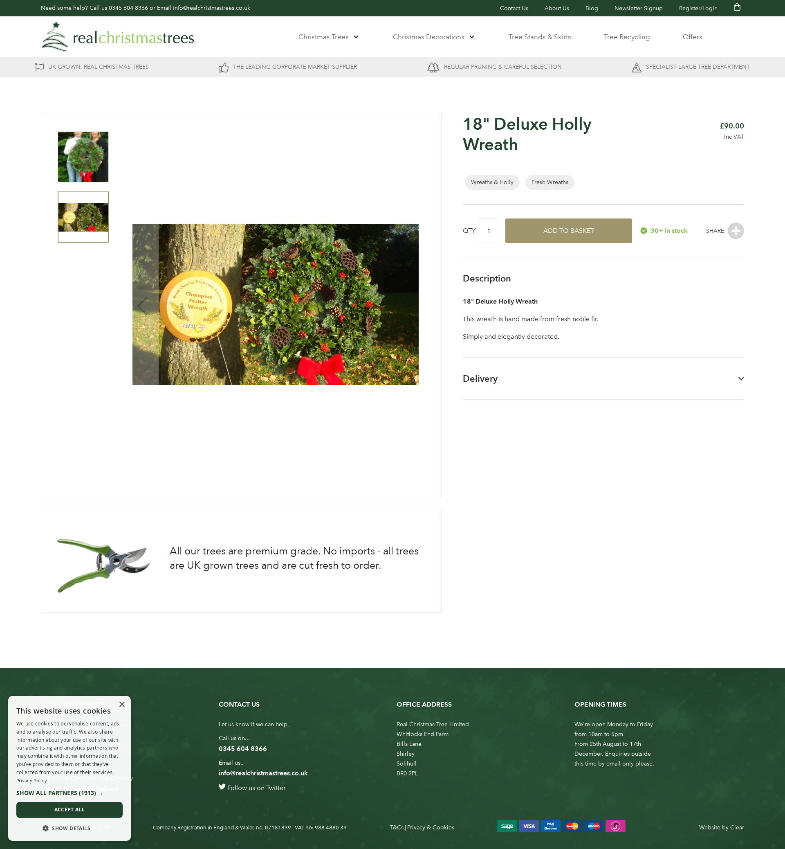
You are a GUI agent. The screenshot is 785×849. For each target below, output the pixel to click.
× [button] (122, 705)
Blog (591, 8)
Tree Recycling (627, 37)
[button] (142, 306)
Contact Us (514, 8)
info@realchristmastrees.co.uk (211, 8)
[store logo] (118, 36)
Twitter (276, 788)
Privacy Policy (31, 781)
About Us (557, 8)
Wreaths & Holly (492, 182)
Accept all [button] (69, 809)
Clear (737, 827)
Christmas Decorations (428, 37)
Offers (692, 37)
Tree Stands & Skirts (540, 37)
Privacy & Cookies (430, 827)
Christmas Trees (323, 37)
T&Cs (397, 827)
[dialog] (69, 768)
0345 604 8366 (128, 8)
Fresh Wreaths (550, 182)
